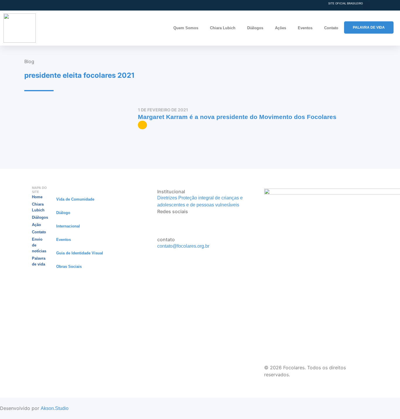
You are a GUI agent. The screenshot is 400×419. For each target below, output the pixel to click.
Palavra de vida (38, 261)
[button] (366, 5)
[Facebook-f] (159, 232)
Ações (280, 28)
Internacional (68, 226)
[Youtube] (159, 225)
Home (37, 197)
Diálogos (255, 28)
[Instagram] (159, 218)
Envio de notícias (39, 245)
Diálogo (63, 213)
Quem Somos (185, 28)
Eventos (305, 28)
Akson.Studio (55, 408)
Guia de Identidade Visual (79, 253)
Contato (331, 28)
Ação (36, 225)
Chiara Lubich (222, 28)
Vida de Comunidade (75, 199)
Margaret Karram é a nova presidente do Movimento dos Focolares (237, 116)
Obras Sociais (69, 266)
